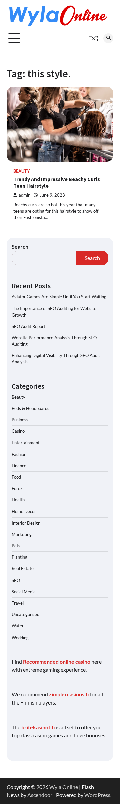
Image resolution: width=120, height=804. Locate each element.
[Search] (108, 38)
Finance (19, 465)
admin (24, 195)
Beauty (21, 171)
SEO (16, 580)
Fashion (19, 454)
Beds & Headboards (30, 408)
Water (18, 625)
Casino (18, 431)
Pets (16, 545)
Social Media (24, 591)
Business (20, 419)
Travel (18, 603)
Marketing (22, 534)
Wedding (20, 637)
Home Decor (24, 511)
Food (16, 477)
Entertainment (26, 442)
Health (18, 500)
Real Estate (23, 568)
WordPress (97, 795)
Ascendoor (39, 795)
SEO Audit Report (28, 326)
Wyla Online (63, 787)
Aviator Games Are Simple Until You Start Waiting (59, 296)
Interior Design (26, 523)
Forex (17, 488)
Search (20, 246)
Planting (19, 557)
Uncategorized (25, 614)
